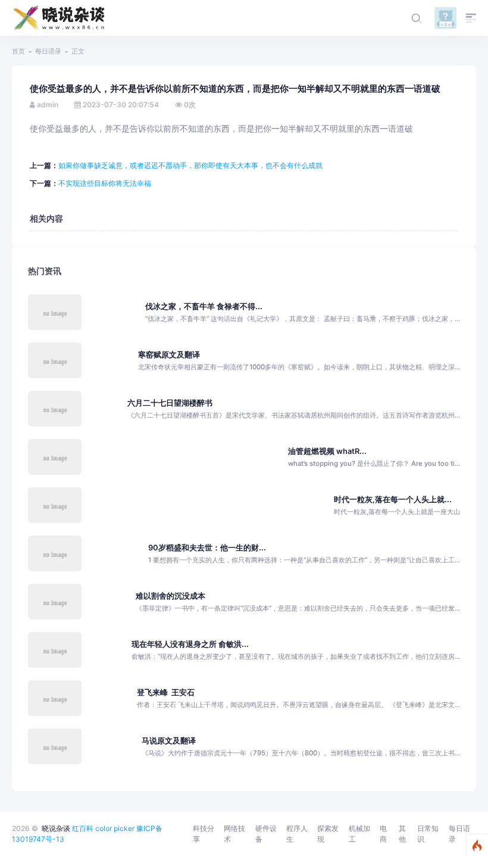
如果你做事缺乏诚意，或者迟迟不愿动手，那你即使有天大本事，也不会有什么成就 (190, 165)
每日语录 (48, 51)
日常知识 (428, 833)
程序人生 (297, 833)
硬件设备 (266, 833)
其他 (402, 833)
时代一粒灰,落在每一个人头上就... (393, 499)
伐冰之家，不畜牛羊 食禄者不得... (203, 306)
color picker (114, 828)
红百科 (82, 828)
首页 (18, 51)
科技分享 (203, 833)
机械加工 (359, 833)
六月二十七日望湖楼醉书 (169, 403)
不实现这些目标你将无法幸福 (104, 183)
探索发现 (328, 833)
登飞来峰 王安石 (166, 692)
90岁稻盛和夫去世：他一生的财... (207, 547)
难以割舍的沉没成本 (170, 596)
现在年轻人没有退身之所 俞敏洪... (190, 644)
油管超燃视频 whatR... (327, 451)
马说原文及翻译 (169, 740)
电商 (383, 833)
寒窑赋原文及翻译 (169, 354)
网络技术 (234, 833)
